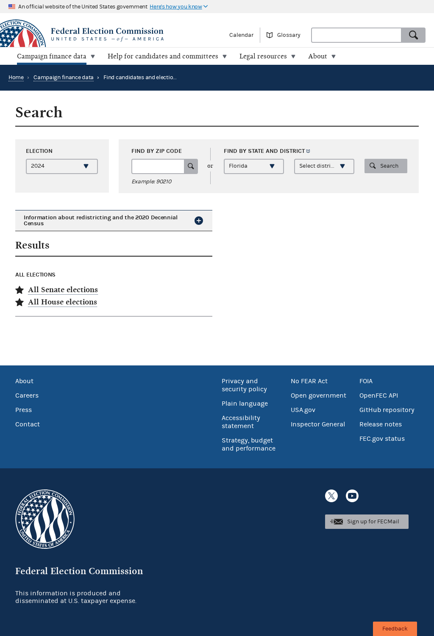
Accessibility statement (241, 422)
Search (389, 166)
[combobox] (356, 35)
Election (39, 151)
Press (23, 410)
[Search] (414, 35)
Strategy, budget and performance (248, 444)
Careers (27, 395)
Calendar (241, 35)
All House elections (62, 302)
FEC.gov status (382, 438)
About (24, 381)
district (292, 151)
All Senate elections (63, 289)
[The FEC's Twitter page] (331, 495)
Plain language (245, 403)
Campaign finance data (63, 77)
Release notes (380, 424)
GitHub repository (387, 410)
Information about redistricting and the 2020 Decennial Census (101, 220)
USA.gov (303, 410)
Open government (318, 395)
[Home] (108, 35)
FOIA (366, 381)
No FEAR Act (309, 381)
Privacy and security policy (244, 385)
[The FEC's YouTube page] (352, 495)
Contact (27, 424)
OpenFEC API (378, 395)
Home (16, 77)
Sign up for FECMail (373, 521)
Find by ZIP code (156, 151)
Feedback (395, 628)
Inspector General (318, 424)
